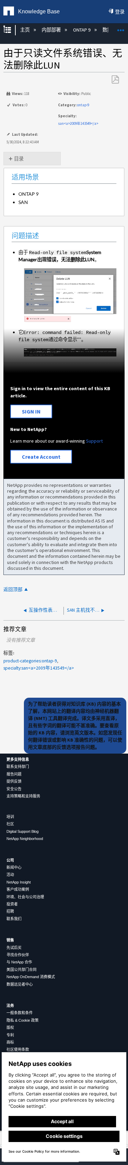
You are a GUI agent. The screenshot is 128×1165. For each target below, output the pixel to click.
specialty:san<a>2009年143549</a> (38, 668)
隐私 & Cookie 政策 (22, 1020)
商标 (10, 1042)
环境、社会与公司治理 (25, 897)
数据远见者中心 (19, 984)
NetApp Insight (18, 882)
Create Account (41, 456)
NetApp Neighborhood (24, 839)
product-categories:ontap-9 (30, 661)
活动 (10, 875)
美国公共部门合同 (21, 970)
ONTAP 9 (82, 30)
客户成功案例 (17, 889)
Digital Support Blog (22, 831)
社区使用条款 (17, 1049)
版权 (10, 1027)
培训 (10, 817)
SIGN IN (31, 411)
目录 (19, 159)
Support (94, 441)
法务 (10, 1006)
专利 (10, 1035)
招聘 (10, 911)
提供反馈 (14, 781)
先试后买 (14, 948)
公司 (10, 860)
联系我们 (14, 919)
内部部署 (52, 30)
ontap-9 (83, 105)
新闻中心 (14, 867)
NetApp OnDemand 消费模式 (30, 977)
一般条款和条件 (19, 1013)
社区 (10, 824)
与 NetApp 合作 (19, 962)
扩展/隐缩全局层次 (11, 30)
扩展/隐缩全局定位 (121, 28)
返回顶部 (13, 589)
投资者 (12, 904)
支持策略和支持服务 (23, 796)
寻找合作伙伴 (17, 955)
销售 (10, 940)
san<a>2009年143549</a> (78, 123)
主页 (25, 30)
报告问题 (14, 774)
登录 (120, 12)
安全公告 (14, 789)
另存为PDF (115, 79)
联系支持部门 (17, 767)
